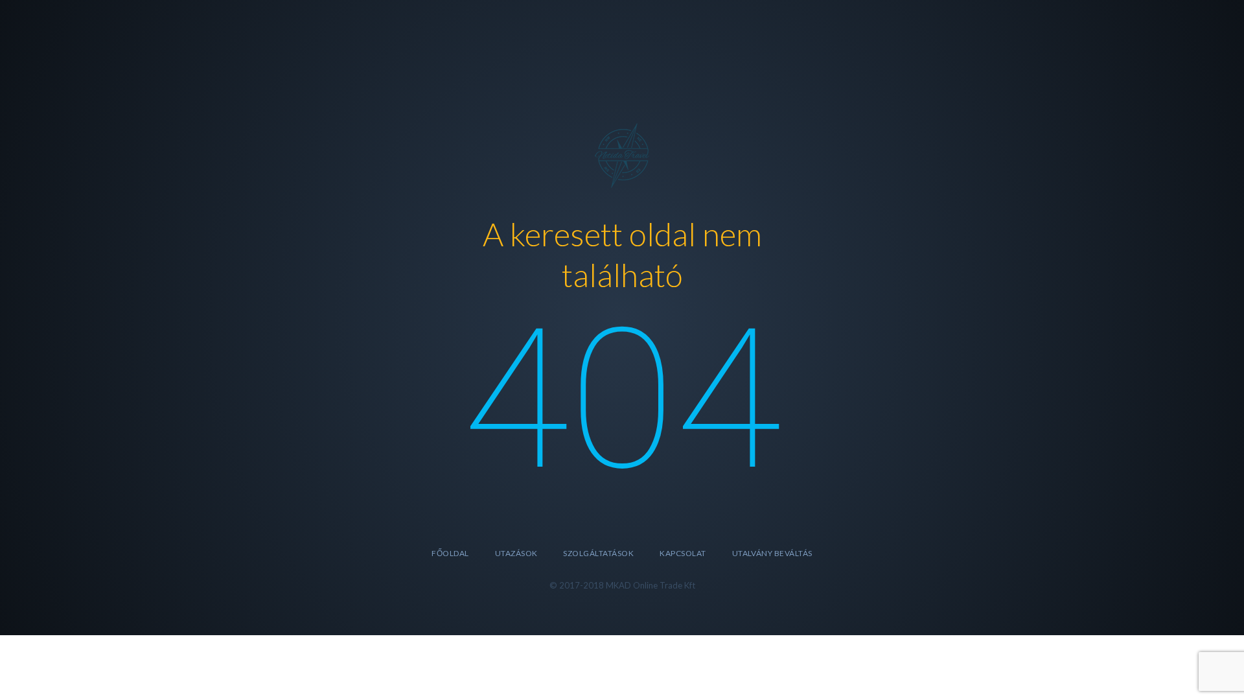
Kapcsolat (683, 553)
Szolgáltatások (598, 553)
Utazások (516, 553)
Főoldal (450, 553)
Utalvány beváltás (772, 553)
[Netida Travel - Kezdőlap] (622, 153)
